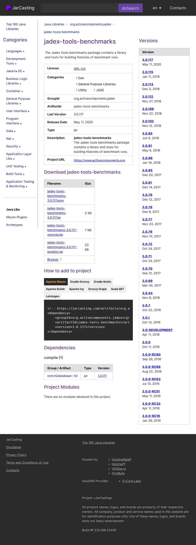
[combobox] (79, 8)
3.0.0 (146, 342)
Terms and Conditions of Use (27, 462)
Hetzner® (118, 464)
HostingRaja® (121, 459)
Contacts (178, 8)
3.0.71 (147, 256)
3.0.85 (147, 170)
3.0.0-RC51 (151, 391)
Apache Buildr (55, 289)
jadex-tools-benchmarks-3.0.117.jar (56, 213)
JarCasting (22, 8)
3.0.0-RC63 (151, 379)
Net (8, 138)
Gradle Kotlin (102, 281)
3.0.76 (147, 232)
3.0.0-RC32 (151, 403)
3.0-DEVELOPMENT (157, 330)
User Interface (16, 111)
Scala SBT (117, 289)
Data (9, 131)
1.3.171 (102, 376)
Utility (82, 90)
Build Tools (14, 174)
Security (12, 146)
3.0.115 (147, 72)
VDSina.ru (119, 469)
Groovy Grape (97, 289)
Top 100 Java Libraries (16, 26)
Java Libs (13, 209)
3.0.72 (147, 244)
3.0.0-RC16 (151, 416)
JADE (100, 90)
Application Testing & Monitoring (20, 184)
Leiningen (52, 296)
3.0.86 (147, 158)
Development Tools (15, 61)
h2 (76, 376)
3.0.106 (148, 109)
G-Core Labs (131, 481)
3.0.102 (148, 121)
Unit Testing (15, 166)
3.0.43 (147, 293)
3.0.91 (147, 146)
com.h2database (59, 376)
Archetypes (14, 225)
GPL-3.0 (80, 69)
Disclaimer (13, 447)
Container (13, 91)
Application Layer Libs (19, 156)
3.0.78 (147, 207)
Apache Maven (56, 281)
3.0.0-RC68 (151, 367)
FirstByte (118, 473)
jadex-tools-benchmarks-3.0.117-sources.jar (62, 230)
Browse (53, 260)
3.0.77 (147, 219)
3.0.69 (147, 281)
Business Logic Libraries (17, 81)
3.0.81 (147, 182)
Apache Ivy (76, 289)
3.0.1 (146, 318)
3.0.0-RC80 (151, 354)
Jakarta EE (14, 71)
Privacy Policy (16, 455)
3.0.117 (147, 60)
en (155, 8)
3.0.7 (146, 305)
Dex (81, 78)
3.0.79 (147, 195)
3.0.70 (147, 268)
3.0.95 (147, 133)
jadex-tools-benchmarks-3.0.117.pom (56, 195)
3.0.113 (147, 84)
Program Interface (12, 121)
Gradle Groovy (79, 281)
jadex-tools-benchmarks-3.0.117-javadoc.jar (62, 247)
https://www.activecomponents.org (99, 160)
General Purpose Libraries (18, 101)
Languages (14, 51)
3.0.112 (147, 96)
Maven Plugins (16, 217)
